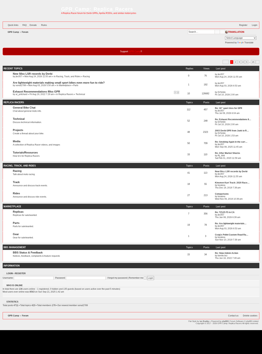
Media (16, 141)
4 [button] (242, 62)
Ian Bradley (204, 321)
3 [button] (239, 62)
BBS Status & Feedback (28, 252)
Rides (16, 193)
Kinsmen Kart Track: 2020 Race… (232, 182)
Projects (18, 130)
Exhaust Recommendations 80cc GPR (36, 91)
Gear (16, 234)
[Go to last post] (226, 74)
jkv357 (19, 76)
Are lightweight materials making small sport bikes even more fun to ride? (59, 82)
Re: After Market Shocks (227, 153)
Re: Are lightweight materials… (230, 223)
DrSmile (222, 92)
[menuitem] (23, 25)
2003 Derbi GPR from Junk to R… (232, 130)
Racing (86, 76)
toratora (221, 185)
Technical (80, 94)
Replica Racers (65, 94)
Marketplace (65, 85)
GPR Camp (135, 51)
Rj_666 (221, 155)
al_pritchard (21, 94)
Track (16, 182)
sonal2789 (21, 85)
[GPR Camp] (31, 12)
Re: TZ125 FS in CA (225, 212)
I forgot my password (117, 278)
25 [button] (253, 62)
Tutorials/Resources (25, 152)
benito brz (222, 255)
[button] (226, 62)
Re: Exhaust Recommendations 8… (233, 119)
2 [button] (235, 62)
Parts (75, 85)
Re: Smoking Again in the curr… (231, 142)
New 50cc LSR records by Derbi (32, 73)
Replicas (18, 211)
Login (9, 273)
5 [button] (246, 62)
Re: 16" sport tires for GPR (228, 108)
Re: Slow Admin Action (226, 253)
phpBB (225, 321)
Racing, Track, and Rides (68, 76)
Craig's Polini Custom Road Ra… (231, 235)
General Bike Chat (24, 107)
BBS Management (15, 247)
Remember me (136, 278)
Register (20, 273)
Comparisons (222, 194)
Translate (248, 42)
